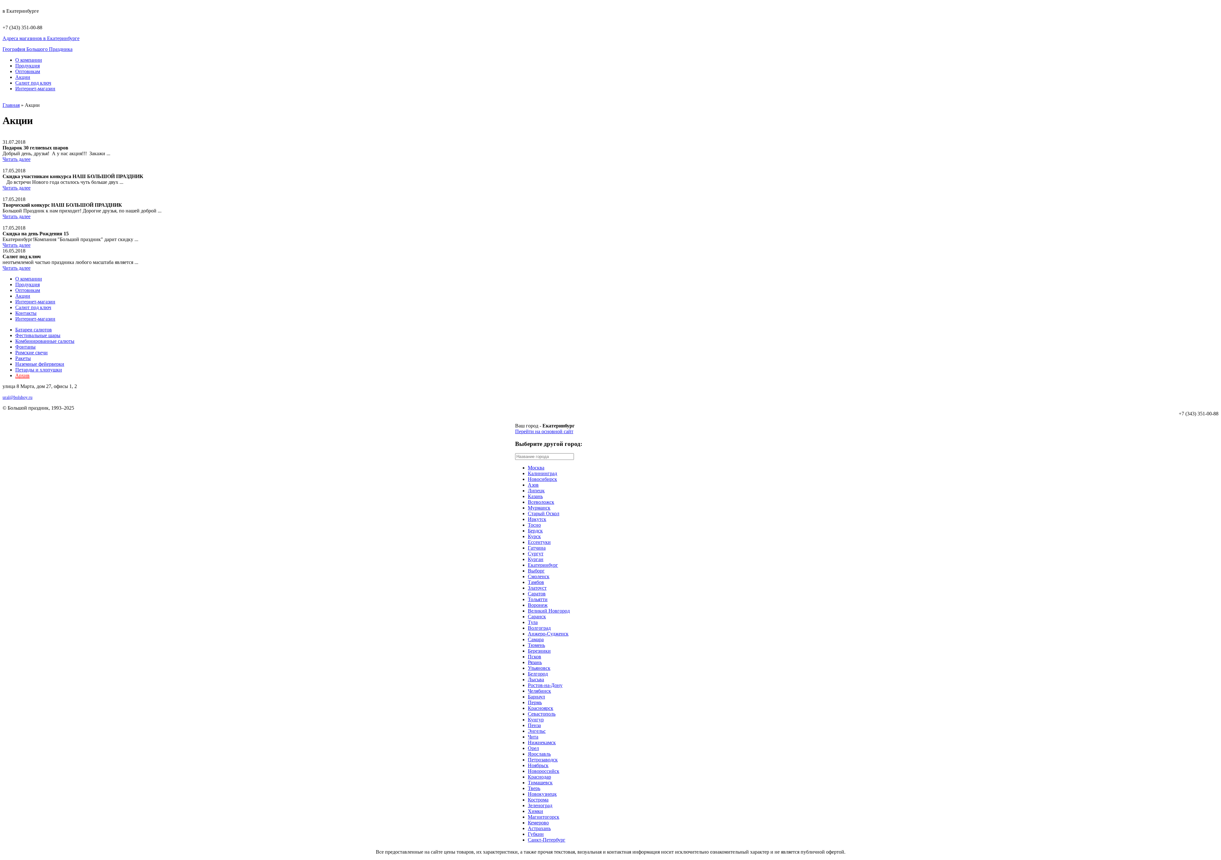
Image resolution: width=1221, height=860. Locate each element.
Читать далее (17, 159)
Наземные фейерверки (39, 364)
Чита (533, 736)
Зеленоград (540, 805)
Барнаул (536, 696)
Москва (536, 467)
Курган (535, 559)
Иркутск (537, 519)
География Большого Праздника (37, 49)
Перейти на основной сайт (544, 431)
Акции (22, 77)
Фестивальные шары (37, 335)
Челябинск (539, 691)
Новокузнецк (542, 794)
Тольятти (538, 599)
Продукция (27, 65)
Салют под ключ (33, 83)
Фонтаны (25, 347)
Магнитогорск (543, 817)
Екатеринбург (543, 565)
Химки (535, 811)
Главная (11, 105)
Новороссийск (543, 771)
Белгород (538, 673)
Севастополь (541, 714)
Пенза (534, 725)
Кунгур (536, 719)
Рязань (535, 662)
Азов (533, 485)
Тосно (534, 525)
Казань (535, 496)
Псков (534, 656)
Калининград (542, 473)
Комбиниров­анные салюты (44, 341)
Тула (533, 622)
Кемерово (538, 822)
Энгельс (537, 731)
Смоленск (538, 576)
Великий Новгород (549, 611)
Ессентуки (539, 542)
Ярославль (539, 754)
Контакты (26, 313)
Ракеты (23, 358)
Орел (533, 748)
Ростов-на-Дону (545, 685)
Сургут (535, 553)
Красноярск (540, 708)
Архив (22, 375)
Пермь (535, 702)
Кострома (538, 799)
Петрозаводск (543, 759)
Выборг (536, 570)
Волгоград (539, 628)
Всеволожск (541, 502)
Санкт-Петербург (546, 840)
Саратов (537, 593)
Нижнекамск (542, 742)
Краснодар (539, 777)
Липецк (536, 490)
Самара (536, 639)
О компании (28, 60)
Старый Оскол (543, 513)
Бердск (535, 530)
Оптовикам (27, 71)
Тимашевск (540, 782)
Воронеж (538, 605)
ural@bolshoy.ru (17, 397)
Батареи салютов (33, 329)
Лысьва (536, 679)
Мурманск (539, 507)
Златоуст (537, 588)
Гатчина (537, 548)
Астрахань (539, 828)
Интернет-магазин (35, 88)
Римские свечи (31, 352)
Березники (539, 651)
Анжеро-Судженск (548, 633)
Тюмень (536, 645)
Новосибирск (542, 479)
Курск (534, 536)
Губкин (536, 834)
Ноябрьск (538, 765)
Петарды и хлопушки (38, 369)
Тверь (534, 788)
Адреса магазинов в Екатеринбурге (41, 38)
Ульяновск (539, 668)
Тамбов (536, 582)
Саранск (537, 616)
